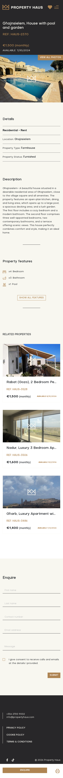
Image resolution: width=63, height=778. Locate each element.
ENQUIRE (25, 770)
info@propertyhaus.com (20, 717)
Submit (54, 675)
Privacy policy (15, 728)
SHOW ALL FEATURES (31, 298)
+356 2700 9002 (15, 714)
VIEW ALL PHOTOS (50, 57)
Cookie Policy (15, 735)
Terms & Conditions (19, 742)
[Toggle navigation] (56, 7)
